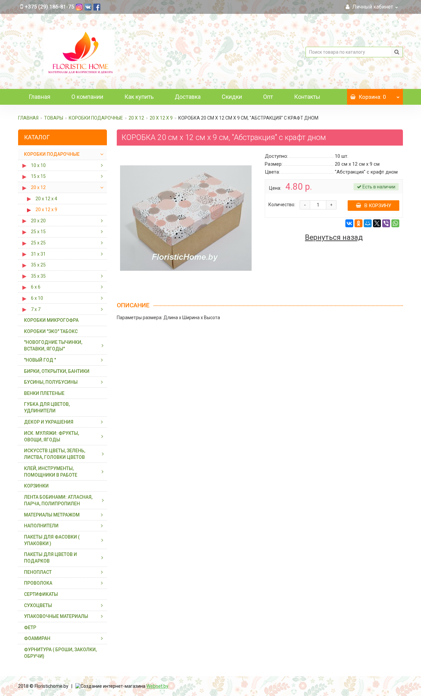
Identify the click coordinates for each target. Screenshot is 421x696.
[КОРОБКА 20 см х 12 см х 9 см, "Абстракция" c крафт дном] (186, 218)
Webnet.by (157, 686)
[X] (377, 223)
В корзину (377, 206)
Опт (268, 96)
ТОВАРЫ (53, 118)
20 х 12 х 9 (161, 118)
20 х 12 (136, 118)
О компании (87, 96)
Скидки (232, 96)
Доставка (188, 96)
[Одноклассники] (358, 223)
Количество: (281, 204)
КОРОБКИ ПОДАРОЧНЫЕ (96, 118)
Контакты (307, 96)
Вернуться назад (334, 237)
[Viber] (386, 223)
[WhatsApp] (395, 223)
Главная (39, 96)
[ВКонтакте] (349, 223)
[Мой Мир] (368, 223)
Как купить (139, 96)
